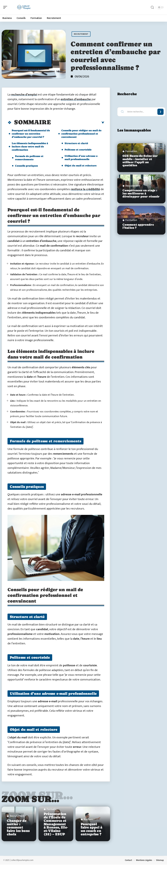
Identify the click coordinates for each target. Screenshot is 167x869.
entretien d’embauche (76, 99)
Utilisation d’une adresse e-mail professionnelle (81, 158)
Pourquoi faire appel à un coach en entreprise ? (91, 829)
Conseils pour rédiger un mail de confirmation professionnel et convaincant (81, 133)
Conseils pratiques (26, 165)
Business (88, 819)
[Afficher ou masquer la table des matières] (77, 123)
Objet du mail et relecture (81, 165)
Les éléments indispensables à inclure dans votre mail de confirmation (30, 146)
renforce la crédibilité (85, 189)
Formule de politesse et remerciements (29, 158)
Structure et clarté (76, 143)
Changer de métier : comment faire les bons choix (18, 827)
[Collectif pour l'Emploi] (23, 7)
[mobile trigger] (6, 7)
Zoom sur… (30, 798)
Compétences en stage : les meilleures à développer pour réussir (140, 193)
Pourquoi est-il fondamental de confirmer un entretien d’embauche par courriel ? (31, 133)
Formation (52, 809)
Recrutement (81, 34)
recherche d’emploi (24, 94)
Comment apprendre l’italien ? (138, 226)
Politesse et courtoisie (78, 149)
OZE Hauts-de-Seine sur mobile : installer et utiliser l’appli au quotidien (140, 160)
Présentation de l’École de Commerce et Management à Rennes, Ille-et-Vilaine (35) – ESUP (56, 824)
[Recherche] (152, 7)
